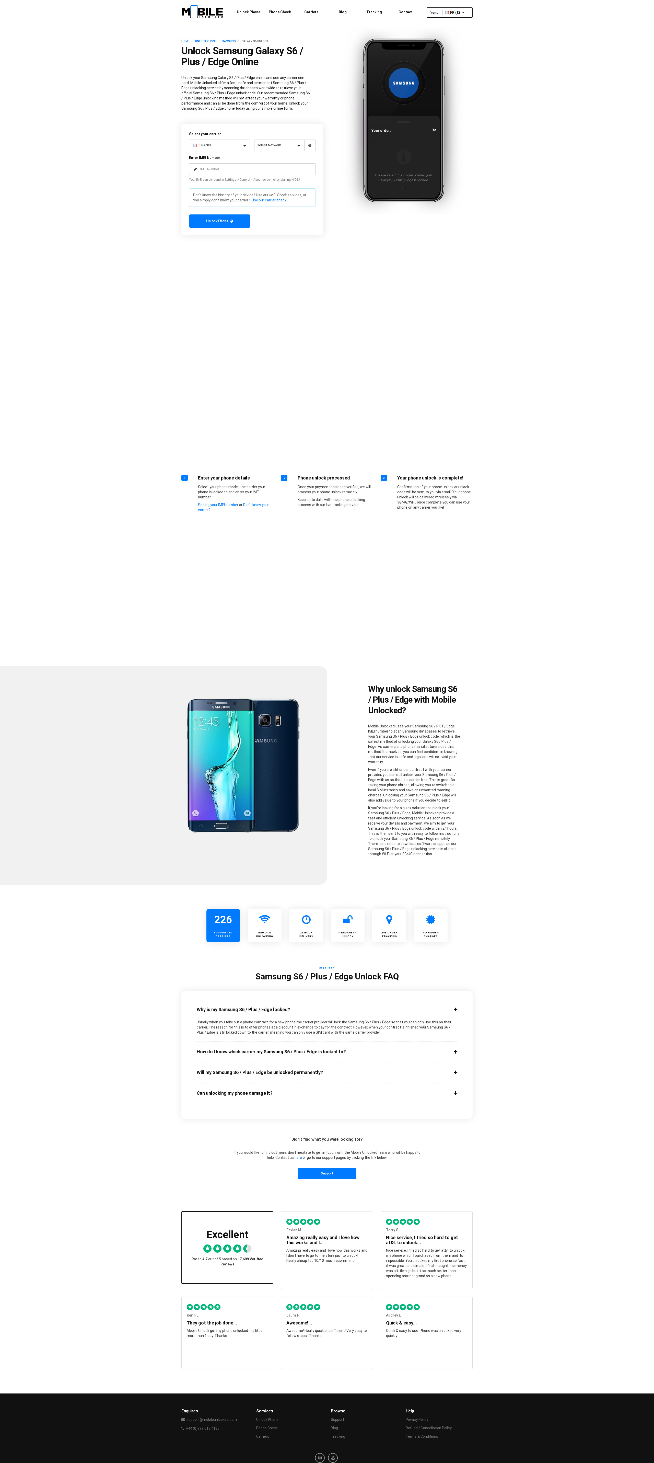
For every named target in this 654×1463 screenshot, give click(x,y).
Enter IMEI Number (204, 158)
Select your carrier (205, 134)
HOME (185, 41)
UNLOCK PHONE (205, 41)
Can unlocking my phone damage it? (235, 1093)
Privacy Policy (417, 1420)
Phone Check (280, 12)
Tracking (374, 12)
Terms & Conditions (422, 1436)
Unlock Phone (248, 12)
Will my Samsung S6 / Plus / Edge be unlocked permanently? (260, 1072)
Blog (343, 12)
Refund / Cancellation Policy (429, 1428)
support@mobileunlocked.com (211, 1420)
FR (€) (455, 12)
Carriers (311, 12)
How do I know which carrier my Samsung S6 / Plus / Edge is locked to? (271, 1051)
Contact (406, 12)
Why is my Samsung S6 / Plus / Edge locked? (243, 1009)
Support (327, 1173)
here (298, 1158)
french (434, 12)
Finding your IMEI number (218, 505)
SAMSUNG (229, 41)
